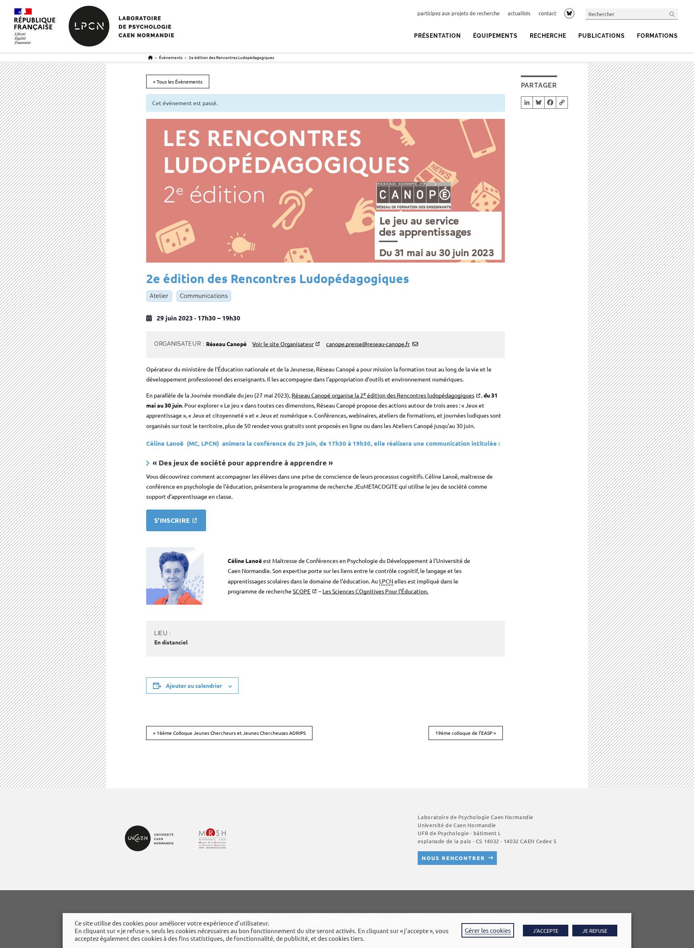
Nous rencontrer (453, 857)
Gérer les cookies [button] (488, 930)
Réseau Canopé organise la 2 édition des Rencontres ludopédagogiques (383, 395)
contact (547, 13)
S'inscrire (172, 520)
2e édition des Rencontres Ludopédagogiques (232, 57)
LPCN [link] (386, 581)
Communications (204, 296)
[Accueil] (150, 57)
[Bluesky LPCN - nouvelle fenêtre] (569, 13)
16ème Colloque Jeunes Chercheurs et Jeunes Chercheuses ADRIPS (229, 733)
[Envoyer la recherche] (672, 13)
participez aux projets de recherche (458, 13)
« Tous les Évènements (177, 81)
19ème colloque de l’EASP (465, 733)
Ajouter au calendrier (194, 685)
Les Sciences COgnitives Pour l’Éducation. (375, 591)
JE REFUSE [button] (594, 930)
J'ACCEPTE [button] (545, 930)
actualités (519, 13)
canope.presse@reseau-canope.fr (368, 343)
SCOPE (301, 591)
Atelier (159, 296)
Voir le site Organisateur (283, 343)
